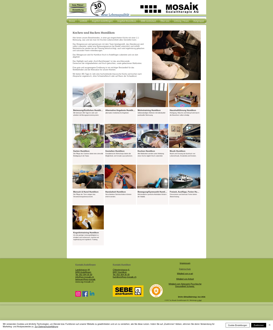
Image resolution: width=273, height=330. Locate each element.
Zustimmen (259, 325)
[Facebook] (85, 294)
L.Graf (199, 300)
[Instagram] (78, 294)
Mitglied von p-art (185, 273)
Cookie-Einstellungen (237, 325)
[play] (194, 78)
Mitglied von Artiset (185, 279)
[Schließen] (269, 325)
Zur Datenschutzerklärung (46, 326)
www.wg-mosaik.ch (84, 282)
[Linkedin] (92, 294)
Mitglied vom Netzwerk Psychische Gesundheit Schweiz (185, 285)
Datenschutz (185, 269)
